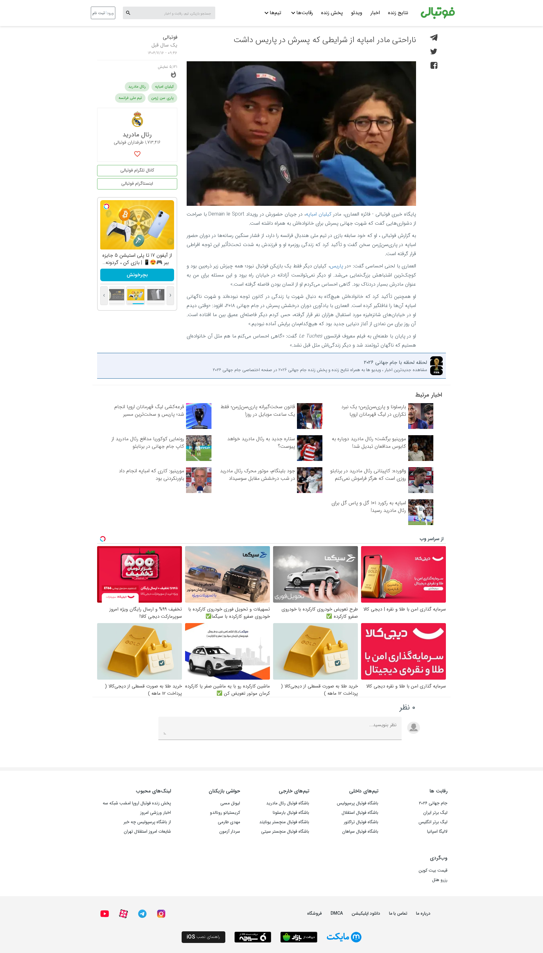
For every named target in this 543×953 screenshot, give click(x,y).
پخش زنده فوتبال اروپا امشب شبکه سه (137, 803)
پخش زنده (332, 13)
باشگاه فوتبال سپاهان (360, 831)
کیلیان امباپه (319, 214)
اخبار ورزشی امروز (155, 812)
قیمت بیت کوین (433, 870)
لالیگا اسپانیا (437, 831)
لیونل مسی (230, 803)
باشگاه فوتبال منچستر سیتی (285, 831)
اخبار (375, 13)
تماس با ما (398, 913)
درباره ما (423, 913)
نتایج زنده (398, 13)
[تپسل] (106, 206)
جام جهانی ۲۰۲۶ (433, 803)
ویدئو (356, 13)
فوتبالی (170, 37)
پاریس (336, 266)
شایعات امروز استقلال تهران (147, 831)
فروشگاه (314, 913)
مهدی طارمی (229, 822)
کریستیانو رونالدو (225, 812)
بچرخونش (137, 275)
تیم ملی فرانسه (130, 98)
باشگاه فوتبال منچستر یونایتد (284, 822)
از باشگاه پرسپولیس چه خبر (147, 822)
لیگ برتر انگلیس (433, 822)
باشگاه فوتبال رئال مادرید (287, 803)
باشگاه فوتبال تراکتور (361, 822)
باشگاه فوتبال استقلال (360, 812)
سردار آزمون (229, 831)
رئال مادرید (137, 87)
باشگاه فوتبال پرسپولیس (357, 803)
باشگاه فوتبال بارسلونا (291, 812)
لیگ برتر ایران (435, 812)
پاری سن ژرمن (162, 98)
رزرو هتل (439, 879)
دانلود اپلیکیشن (366, 913)
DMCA (337, 913)
